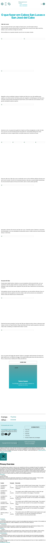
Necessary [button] (2, 474)
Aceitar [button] (2, 452)
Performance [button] (3, 523)
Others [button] (1, 537)
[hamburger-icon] (41, 4)
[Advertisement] (23, 399)
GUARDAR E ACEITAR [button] (5, 542)
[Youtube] (5, 4)
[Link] (9, 4)
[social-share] (13, 418)
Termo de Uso (41, 450)
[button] (44, 4)
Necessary (3, 475)
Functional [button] (2, 518)
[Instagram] (2, 4)
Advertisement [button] (3, 533)
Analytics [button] (2, 528)
